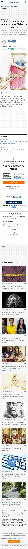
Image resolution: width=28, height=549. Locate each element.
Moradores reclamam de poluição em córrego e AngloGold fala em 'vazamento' (13, 504)
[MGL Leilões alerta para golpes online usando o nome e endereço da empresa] (14, 462)
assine (13, 207)
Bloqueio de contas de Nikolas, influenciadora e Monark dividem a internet (13, 340)
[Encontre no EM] (25, 2)
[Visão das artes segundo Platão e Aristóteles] (14, 436)
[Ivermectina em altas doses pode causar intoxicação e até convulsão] (14, 274)
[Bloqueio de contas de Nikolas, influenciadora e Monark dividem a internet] (14, 326)
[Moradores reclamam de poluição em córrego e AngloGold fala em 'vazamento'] (14, 490)
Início (2, 6)
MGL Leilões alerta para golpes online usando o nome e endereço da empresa (13, 476)
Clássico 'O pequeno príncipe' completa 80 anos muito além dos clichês (12, 396)
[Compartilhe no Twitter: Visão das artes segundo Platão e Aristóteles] (25, 446)
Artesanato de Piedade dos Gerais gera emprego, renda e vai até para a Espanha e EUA (14, 368)
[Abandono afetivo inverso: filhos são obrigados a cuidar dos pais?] (14, 300)
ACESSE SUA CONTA (13, 188)
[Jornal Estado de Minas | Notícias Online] (14, 3)
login (22, 205)
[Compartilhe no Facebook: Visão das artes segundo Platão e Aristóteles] (24, 446)
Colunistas (7, 6)
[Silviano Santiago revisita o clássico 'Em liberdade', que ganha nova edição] (14, 410)
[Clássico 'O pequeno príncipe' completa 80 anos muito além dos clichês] (14, 382)
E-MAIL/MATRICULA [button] (14, 234)
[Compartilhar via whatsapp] (13, 49)
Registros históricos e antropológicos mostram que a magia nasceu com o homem (13, 514)
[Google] (14, 232)
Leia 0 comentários (14, 202)
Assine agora (13, 182)
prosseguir (14, 541)
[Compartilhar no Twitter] (11, 49)
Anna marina (14, 6)
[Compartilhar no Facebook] (8, 49)
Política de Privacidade (17, 538)
